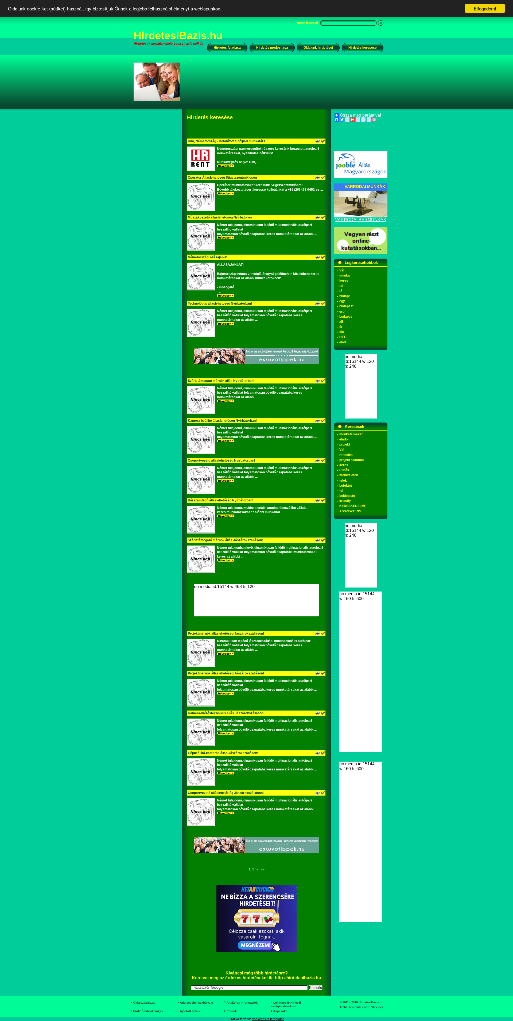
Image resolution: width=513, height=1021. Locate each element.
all (341, 322)
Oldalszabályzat (144, 1002)
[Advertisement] (285, 82)
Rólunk (232, 1011)
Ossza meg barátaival (360, 115)
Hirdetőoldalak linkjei (148, 1011)
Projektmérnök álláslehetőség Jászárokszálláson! (226, 633)
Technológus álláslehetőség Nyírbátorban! (220, 303)
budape (345, 296)
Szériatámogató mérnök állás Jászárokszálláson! (225, 540)
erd (341, 311)
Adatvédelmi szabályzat (196, 1002)
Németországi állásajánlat (207, 257)
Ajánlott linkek (190, 1011)
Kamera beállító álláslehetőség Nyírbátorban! (222, 421)
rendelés (346, 455)
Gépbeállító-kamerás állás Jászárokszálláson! (223, 753)
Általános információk (242, 1002)
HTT (342, 337)
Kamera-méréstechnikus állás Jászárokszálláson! (226, 713)
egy (342, 301)
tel (341, 286)
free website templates (268, 1019)
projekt (344, 444)
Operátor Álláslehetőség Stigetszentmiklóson (222, 177)
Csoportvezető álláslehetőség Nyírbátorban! (221, 460)
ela (341, 332)
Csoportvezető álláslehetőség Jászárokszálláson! (226, 793)
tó (340, 291)
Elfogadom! (485, 8)
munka (344, 275)
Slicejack (377, 1007)
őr (341, 327)
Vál (341, 270)
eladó (343, 439)
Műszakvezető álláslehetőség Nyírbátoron (220, 217)
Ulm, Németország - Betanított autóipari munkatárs (226, 141)
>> (263, 869)
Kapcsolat (280, 1011)
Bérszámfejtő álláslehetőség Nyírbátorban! (220, 500)
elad (342, 342)
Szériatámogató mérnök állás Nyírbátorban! (221, 381)
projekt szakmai (351, 460)
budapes (345, 316)
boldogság (347, 496)
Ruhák (344, 470)
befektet (345, 486)
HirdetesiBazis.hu (178, 35)
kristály (345, 501)
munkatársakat (351, 434)
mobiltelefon (348, 475)
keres (343, 280)
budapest (346, 306)
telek (343, 480)
